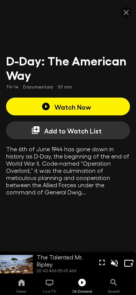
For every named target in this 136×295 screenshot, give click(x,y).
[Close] (126, 12)
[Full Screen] (102, 262)
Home (21, 291)
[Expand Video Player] (129, 263)
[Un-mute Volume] (114, 263)
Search (114, 291)
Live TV (49, 291)
